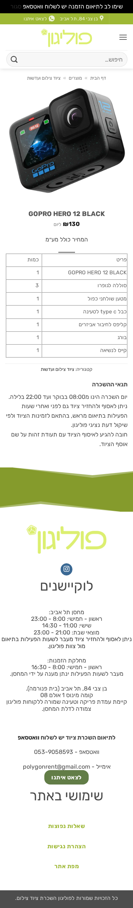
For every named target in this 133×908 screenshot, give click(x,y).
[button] (123, 37)
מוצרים (75, 78)
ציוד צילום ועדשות (44, 78)
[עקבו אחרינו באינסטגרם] (67, 569)
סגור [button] (15, 6)
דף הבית (98, 78)
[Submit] (14, 59)
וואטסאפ (29, 737)
